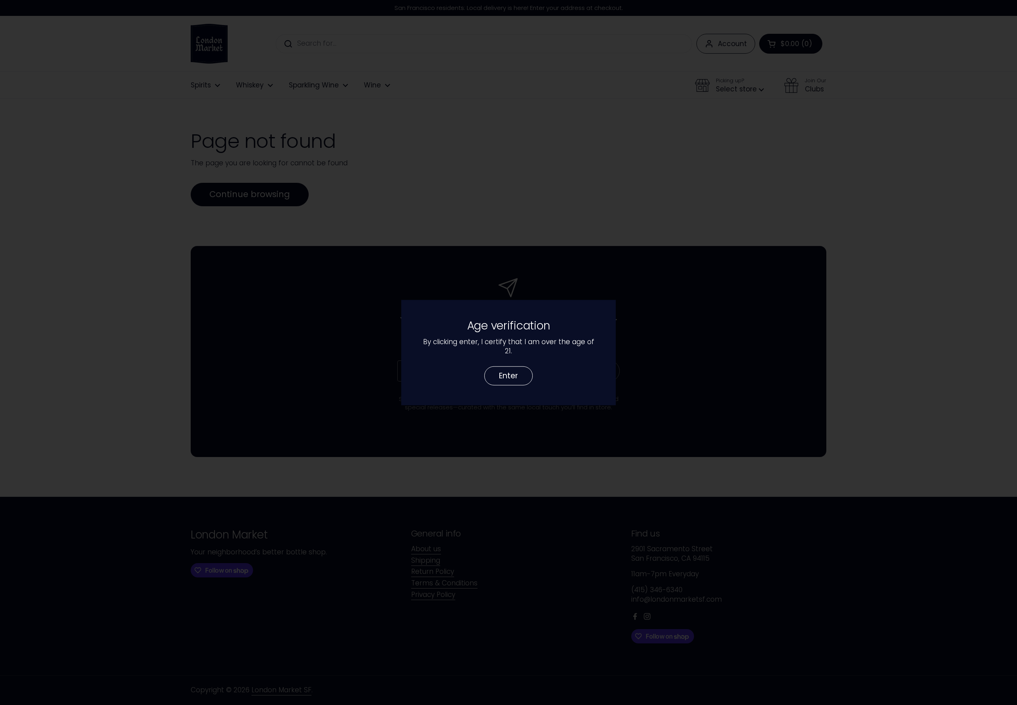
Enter (508, 375)
